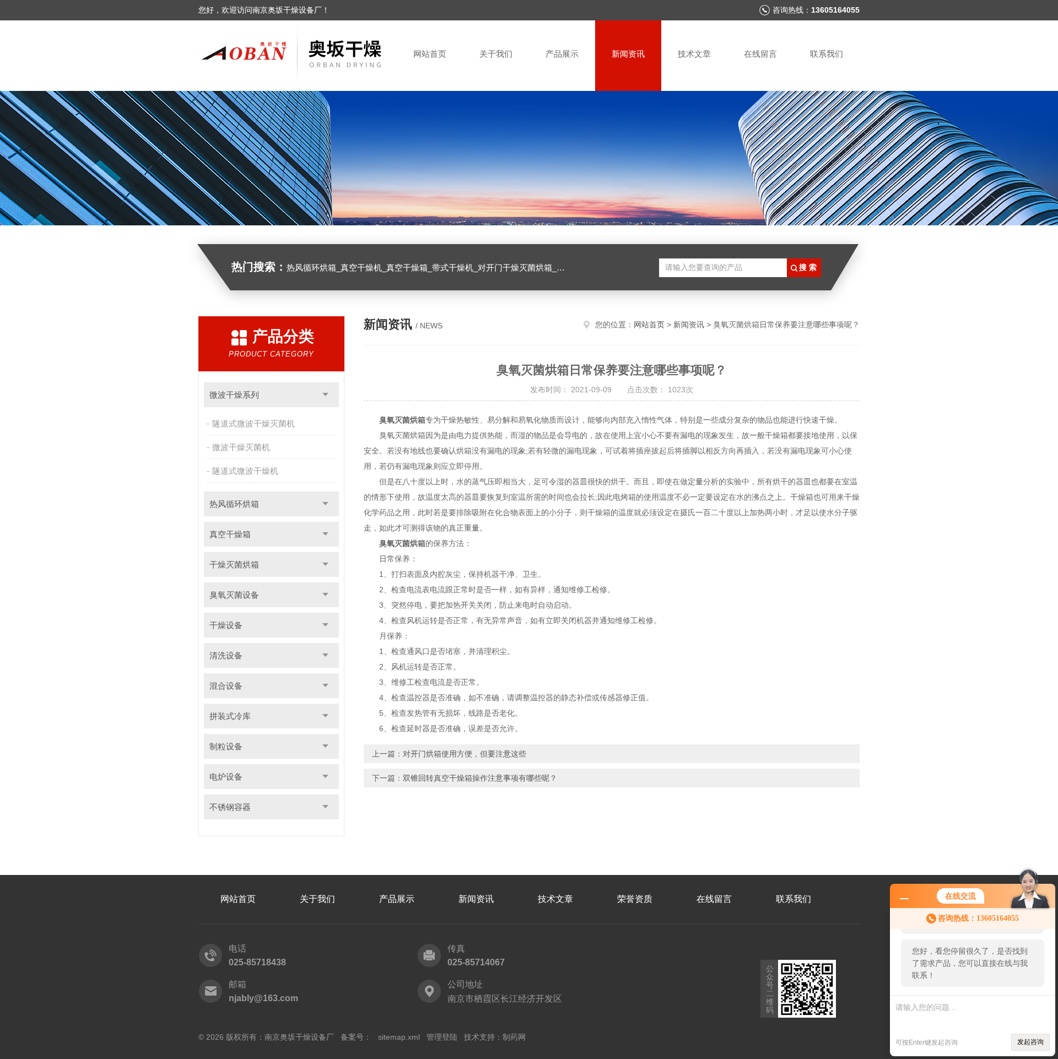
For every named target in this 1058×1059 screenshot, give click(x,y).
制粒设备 (225, 746)
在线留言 (760, 53)
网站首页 (429, 53)
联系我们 (826, 53)
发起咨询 (1030, 1042)
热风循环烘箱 (234, 504)
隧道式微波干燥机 (245, 471)
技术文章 (694, 53)
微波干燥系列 (234, 394)
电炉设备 (225, 776)
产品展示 (562, 53)
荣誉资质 (634, 899)
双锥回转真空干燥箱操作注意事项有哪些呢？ (480, 778)
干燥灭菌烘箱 (234, 564)
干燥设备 (225, 625)
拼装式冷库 (230, 716)
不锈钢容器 (230, 807)
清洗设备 (225, 655)
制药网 (514, 1037)
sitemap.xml (399, 1037)
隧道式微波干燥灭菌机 (253, 423)
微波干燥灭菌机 (241, 447)
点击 (325, 394)
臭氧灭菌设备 (234, 594)
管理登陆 (442, 1037)
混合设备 (225, 685)
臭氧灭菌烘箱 (402, 419)
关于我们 (495, 53)
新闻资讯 (628, 53)
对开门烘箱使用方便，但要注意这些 (464, 753)
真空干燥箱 (230, 534)
